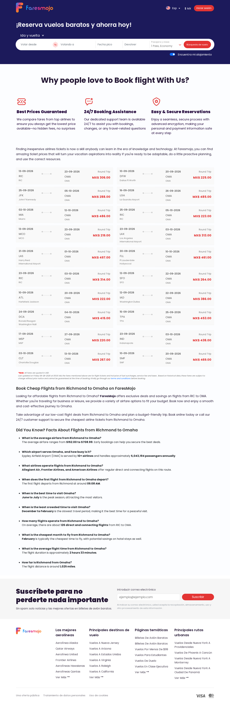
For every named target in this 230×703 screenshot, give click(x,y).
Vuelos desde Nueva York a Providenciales (192, 645)
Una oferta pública (27, 695)
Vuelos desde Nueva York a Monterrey (192, 660)
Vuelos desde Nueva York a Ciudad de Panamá (192, 670)
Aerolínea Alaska (67, 643)
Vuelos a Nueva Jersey (104, 643)
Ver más (61, 677)
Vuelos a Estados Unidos (105, 654)
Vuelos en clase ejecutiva (151, 666)
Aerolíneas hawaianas (70, 666)
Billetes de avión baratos (151, 638)
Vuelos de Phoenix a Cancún (193, 653)
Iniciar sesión (203, 8)
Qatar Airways (65, 649)
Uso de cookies (98, 695)
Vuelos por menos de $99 (151, 649)
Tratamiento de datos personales (64, 695)
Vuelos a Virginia (100, 660)
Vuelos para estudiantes (151, 655)
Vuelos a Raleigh (100, 666)
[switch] (172, 54)
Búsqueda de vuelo (197, 44)
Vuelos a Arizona (100, 649)
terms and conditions (120, 378)
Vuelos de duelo (145, 661)
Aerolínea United (67, 654)
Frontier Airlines (66, 660)
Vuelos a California (101, 671)
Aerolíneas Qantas (68, 671)
